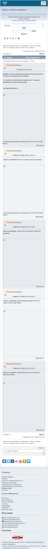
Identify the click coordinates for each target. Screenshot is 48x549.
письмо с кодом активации (28, 20)
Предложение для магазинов (11, 484)
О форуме (6, 472)
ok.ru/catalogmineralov (11, 525)
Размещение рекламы (9, 482)
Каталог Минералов (10, 493)
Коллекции (5, 508)
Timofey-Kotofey (13, 65)
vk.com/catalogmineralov (11, 517)
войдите (34, 17)
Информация (6, 506)
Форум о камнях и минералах (14, 10)
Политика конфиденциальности (12, 481)
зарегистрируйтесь (23, 18)
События (5, 504)
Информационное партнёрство (12, 486)
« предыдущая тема (28, 51)
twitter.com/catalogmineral (12, 519)
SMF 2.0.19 (6, 546)
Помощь (4, 479)
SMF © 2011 (14, 546)
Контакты (5, 490)
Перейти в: (42, 448)
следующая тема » (39, 51)
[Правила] (19, 38)
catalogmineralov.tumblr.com (13, 521)
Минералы (5, 498)
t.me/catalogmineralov (11, 527)
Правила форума (7, 477)
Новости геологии (8, 502)
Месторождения (7, 500)
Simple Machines (23, 546)
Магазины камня (7, 509)
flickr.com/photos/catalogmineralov (15, 523)
